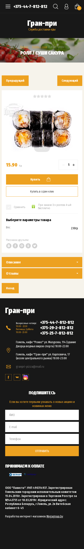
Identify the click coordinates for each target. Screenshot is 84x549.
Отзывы (12, 273)
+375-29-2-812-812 (56, 327)
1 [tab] (40, 148)
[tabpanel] (42, 129)
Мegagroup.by (55, 516)
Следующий (70, 81)
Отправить (42, 451)
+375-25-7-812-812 (56, 333)
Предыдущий (15, 81)
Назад (10, 288)
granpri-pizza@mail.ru (30, 367)
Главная (24, 46)
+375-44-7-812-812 (30, 6)
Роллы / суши (39, 46)
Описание (13, 262)
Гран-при (42, 23)
